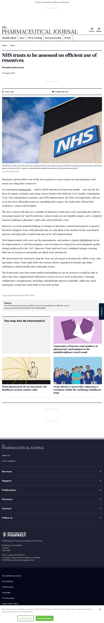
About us (6, 455)
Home (4, 45)
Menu (99, 31)
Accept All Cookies (44, 618)
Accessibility (7, 581)
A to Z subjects (8, 460)
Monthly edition (9, 38)
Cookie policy (7, 586)
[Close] (100, 609)
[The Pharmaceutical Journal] (39, 30)
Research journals (53, 38)
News (21, 38)
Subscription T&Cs (10, 603)
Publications (9, 489)
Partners (7, 499)
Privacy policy (8, 598)
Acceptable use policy (11, 575)
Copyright (6, 592)
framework (25, 189)
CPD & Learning (35, 38)
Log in (91, 31)
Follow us (7, 517)
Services (7, 471)
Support (7, 480)
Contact (6, 508)
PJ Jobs (68, 38)
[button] (101, 311)
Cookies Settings (25, 618)
